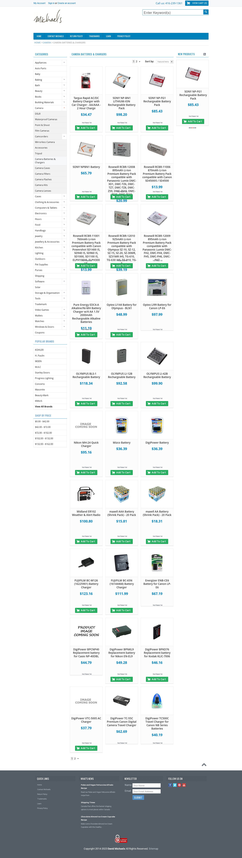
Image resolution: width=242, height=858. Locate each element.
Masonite (40, 389)
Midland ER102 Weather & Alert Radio (86, 513)
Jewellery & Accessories (47, 241)
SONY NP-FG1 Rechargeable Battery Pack (157, 101)
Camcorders (41, 136)
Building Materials (44, 102)
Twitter (175, 785)
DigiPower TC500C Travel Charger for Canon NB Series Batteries (157, 723)
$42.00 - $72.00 (43, 427)
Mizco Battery (121, 442)
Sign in (51, 3)
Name (128, 784)
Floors (38, 219)
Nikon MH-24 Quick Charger (86, 444)
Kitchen (39, 247)
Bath (37, 85)
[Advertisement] (158, 25)
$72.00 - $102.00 (43, 432)
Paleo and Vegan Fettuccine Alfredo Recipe (97, 786)
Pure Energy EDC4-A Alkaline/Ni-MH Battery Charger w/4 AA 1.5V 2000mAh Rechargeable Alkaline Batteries (86, 313)
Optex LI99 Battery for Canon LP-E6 (157, 306)
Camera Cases (42, 168)
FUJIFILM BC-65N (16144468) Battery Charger (122, 584)
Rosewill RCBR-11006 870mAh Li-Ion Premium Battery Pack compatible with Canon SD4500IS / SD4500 (157, 173)
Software (39, 281)
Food (37, 224)
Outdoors (40, 258)
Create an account (67, 3)
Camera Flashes (43, 179)
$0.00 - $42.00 (42, 421)
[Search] (205, 12)
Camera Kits (41, 185)
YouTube (184, 785)
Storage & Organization (47, 292)
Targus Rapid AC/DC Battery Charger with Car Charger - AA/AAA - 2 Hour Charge (86, 103)
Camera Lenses (43, 190)
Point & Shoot (42, 125)
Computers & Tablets (46, 207)
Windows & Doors (44, 326)
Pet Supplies (41, 264)
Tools (37, 298)
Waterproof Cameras (46, 119)
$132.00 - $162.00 (44, 444)
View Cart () (199, 3)
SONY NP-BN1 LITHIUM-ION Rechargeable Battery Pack (121, 103)
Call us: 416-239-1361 (169, 3)
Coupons (40, 332)
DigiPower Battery (157, 442)
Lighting (39, 253)
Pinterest (179, 785)
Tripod (38, 153)
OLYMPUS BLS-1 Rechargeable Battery (86, 375)
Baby (37, 74)
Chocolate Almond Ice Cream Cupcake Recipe (98, 818)
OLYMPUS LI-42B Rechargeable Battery (157, 375)
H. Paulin (39, 355)
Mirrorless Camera (45, 142)
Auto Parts (40, 68)
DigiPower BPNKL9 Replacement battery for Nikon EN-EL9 (121, 653)
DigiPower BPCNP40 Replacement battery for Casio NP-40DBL (86, 653)
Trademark (40, 304)
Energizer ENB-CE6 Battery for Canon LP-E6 (157, 584)
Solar (37, 287)
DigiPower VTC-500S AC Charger (86, 720)
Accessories (41, 147)
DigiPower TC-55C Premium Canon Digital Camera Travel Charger (121, 721)
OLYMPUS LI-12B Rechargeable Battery (121, 375)
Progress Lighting (44, 378)
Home (37, 42)
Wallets (39, 315)
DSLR (37, 113)
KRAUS (38, 400)
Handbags (40, 230)
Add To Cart (88, 127)
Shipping (39, 275)
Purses (38, 270)
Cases (38, 196)
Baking (38, 79)
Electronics (41, 213)
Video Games (42, 309)
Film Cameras (42, 130)
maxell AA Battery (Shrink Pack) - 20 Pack (157, 513)
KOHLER (39, 349)
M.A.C (38, 366)
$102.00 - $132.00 (44, 438)
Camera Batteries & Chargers (45, 161)
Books (38, 96)
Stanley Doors (42, 372)
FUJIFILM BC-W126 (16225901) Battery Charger (86, 584)
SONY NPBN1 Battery (86, 167)
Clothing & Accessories (47, 202)
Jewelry (38, 236)
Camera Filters (42, 173)
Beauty (38, 91)
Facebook (170, 785)
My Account (39, 3)
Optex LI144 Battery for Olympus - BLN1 (122, 306)
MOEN (38, 361)
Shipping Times (88, 802)
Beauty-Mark (41, 395)
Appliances (40, 62)
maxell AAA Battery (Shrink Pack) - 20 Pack (121, 513)
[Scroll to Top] (205, 765)
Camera (47, 42)
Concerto (40, 383)
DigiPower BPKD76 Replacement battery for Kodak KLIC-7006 (157, 653)
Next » (140, 61)
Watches (39, 321)
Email (128, 790)
